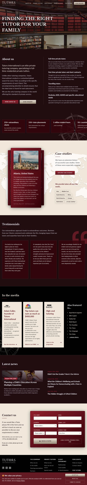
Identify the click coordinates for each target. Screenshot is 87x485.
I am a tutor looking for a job (69, 441)
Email (60, 415)
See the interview (9, 344)
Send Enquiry (79, 3)
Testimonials (62, 465)
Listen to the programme (50, 343)
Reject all (75, 478)
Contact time (62, 430)
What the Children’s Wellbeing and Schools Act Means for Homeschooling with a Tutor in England (64, 384)
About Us (28, 3)
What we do (48, 463)
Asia (57, 191)
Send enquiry (28, 102)
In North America (63, 470)
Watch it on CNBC (30, 344)
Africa (69, 195)
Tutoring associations (36, 468)
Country (36, 422)
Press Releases (58, 3)
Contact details (76, 465)
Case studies (62, 467)
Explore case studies (65, 173)
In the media (33, 465)
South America (60, 195)
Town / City (61, 422)
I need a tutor (46, 441)
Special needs (48, 470)
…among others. (74, 337)
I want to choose (75, 482)
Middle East (65, 191)
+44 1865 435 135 (11, 439)
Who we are (33, 463)
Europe (70, 198)
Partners (32, 471)
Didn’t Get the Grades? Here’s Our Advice (63, 374)
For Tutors (68, 3)
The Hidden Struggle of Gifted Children (62, 394)
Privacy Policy (20, 481)
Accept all (75, 475)
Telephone (37, 430)
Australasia (59, 201)
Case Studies (48, 3)
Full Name (37, 415)
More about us (10, 102)
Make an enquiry (77, 463)
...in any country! (70, 201)
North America (60, 198)
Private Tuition (37, 3)
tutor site (5, 445)
